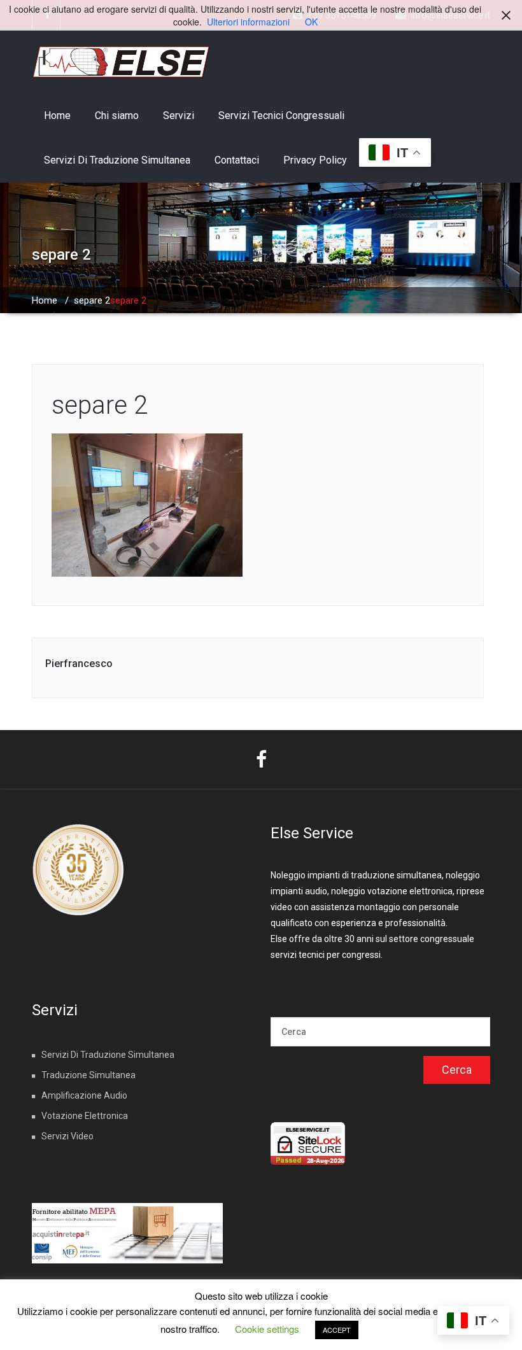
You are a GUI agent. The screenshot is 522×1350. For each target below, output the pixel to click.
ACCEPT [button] (337, 1330)
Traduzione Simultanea (88, 1075)
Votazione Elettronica (84, 1116)
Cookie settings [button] (267, 1328)
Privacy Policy (315, 160)
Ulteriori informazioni (248, 21)
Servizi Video (67, 1136)
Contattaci (237, 160)
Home (57, 115)
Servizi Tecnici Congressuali (281, 115)
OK (311, 21)
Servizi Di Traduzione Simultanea (117, 160)
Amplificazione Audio (84, 1095)
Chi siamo (117, 115)
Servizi (178, 115)
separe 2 (92, 300)
